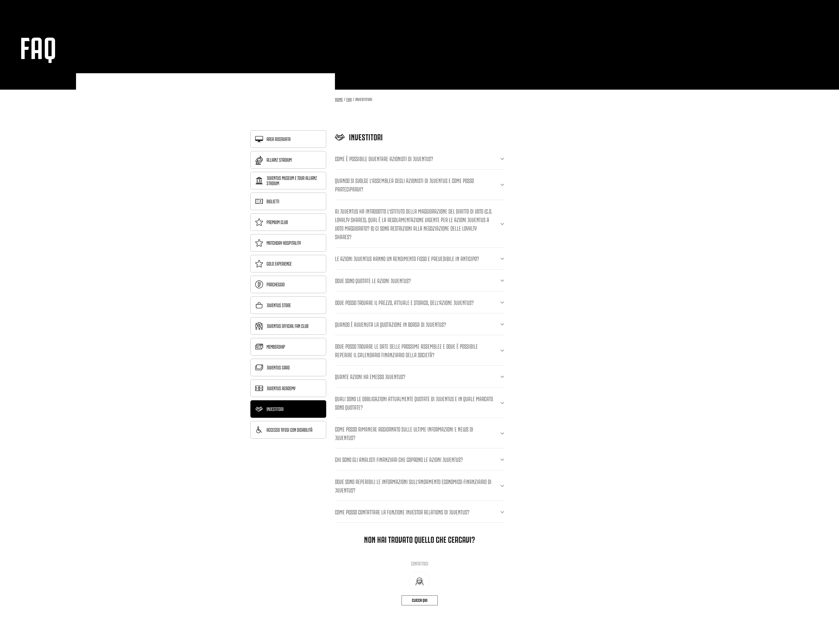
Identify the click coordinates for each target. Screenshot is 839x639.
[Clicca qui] (419, 581)
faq (349, 99)
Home (339, 99)
